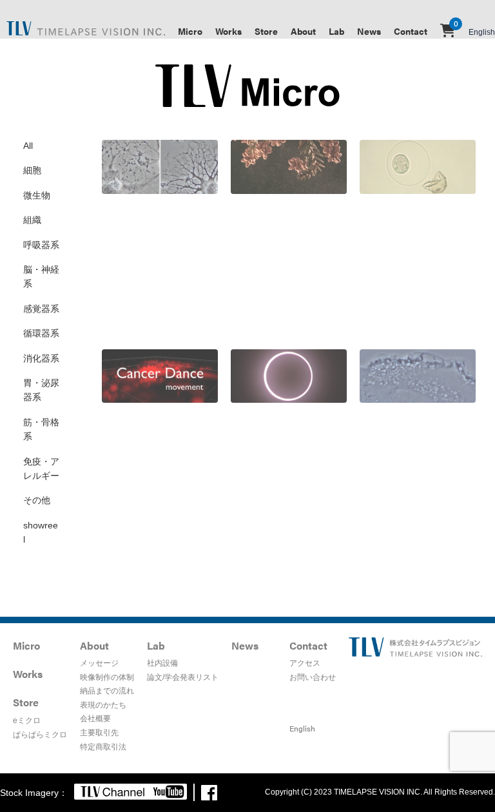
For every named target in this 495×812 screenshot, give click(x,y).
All (28, 145)
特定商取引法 (103, 746)
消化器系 (41, 358)
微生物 (36, 195)
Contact (410, 30)
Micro (190, 30)
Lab (336, 30)
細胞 (32, 170)
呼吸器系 (41, 245)
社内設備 (162, 663)
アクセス (304, 663)
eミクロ (27, 720)
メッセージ (99, 663)
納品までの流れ (107, 690)
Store (266, 30)
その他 (36, 500)
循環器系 (41, 333)
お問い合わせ (312, 677)
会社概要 (95, 718)
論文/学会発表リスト (182, 677)
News (369, 30)
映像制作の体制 (107, 677)
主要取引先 (99, 732)
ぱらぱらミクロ (40, 734)
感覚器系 (41, 309)
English (482, 32)
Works (228, 30)
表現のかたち (103, 705)
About (303, 30)
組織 (32, 220)
